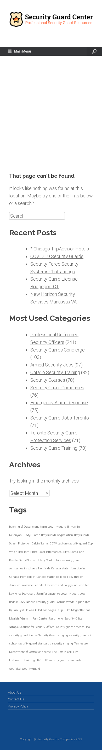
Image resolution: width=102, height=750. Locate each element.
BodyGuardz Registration (57, 535)
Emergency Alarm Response (59, 402)
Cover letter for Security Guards (58, 552)
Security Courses (47, 380)
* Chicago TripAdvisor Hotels (59, 248)
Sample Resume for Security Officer (31, 627)
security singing (62, 643)
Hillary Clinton (46, 560)
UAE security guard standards (61, 660)
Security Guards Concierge (57, 350)
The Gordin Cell (62, 652)
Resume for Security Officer (66, 618)
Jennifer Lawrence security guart (57, 593)
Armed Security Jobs (51, 365)
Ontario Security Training (55, 372)
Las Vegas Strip (53, 610)
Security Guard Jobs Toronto (59, 418)
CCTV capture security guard (68, 543)
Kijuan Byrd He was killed (25, 610)
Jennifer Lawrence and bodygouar (55, 585)
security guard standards (34, 643)
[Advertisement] (51, 118)
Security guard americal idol (72, 627)
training (29, 660)
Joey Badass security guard (37, 602)
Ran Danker (40, 618)
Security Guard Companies (57, 387)
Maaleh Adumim (20, 618)
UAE (38, 660)
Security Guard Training (53, 448)
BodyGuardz (32, 535)
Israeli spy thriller (71, 577)
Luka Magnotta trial (77, 610)
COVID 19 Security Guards (56, 256)
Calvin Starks (40, 543)
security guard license (23, 635)
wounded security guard (24, 668)
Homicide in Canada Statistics (39, 577)
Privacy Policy (18, 706)
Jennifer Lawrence (21, 585)
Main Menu (22, 51)
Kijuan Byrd (83, 602)
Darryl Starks (27, 560)
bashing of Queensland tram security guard (37, 526)
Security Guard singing (53, 635)
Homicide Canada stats (53, 568)
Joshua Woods (65, 602)
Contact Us (16, 699)
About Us (14, 692)
